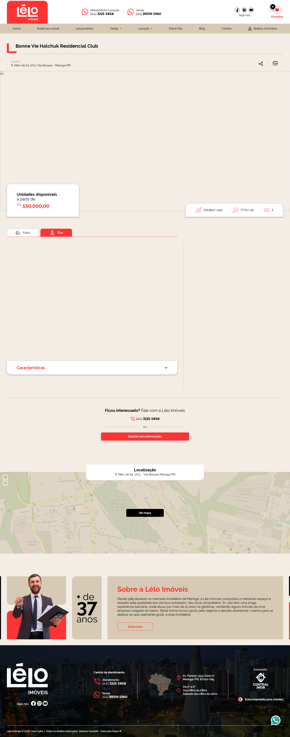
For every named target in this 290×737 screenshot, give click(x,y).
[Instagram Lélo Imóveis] (244, 9)
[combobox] (116, 28)
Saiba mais (135, 626)
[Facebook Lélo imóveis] (237, 9)
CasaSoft (93, 731)
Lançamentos (84, 28)
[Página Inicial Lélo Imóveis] (27, 679)
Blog (202, 28)
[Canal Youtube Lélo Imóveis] (45, 704)
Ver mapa (145, 512)
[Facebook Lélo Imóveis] (33, 704)
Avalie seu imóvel (48, 28)
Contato (226, 28)
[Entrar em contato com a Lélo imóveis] (275, 722)
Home (17, 28)
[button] (5, 477)
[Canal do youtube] (251, 9)
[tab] (22, 233)
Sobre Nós (175, 28)
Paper (115, 731)
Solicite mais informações (145, 436)
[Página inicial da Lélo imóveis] (27, 12)
